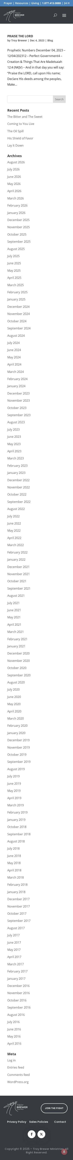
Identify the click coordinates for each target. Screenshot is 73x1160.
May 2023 (14, 444)
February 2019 (17, 812)
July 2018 (13, 848)
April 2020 (14, 711)
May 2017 (14, 950)
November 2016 (18, 993)
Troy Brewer (19, 40)
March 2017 (15, 964)
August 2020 (16, 682)
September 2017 (19, 921)
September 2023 (19, 415)
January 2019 (16, 820)
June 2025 (14, 263)
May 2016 (14, 1036)
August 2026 (16, 162)
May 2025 (14, 270)
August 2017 (16, 928)
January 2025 (16, 299)
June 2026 (14, 177)
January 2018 (16, 892)
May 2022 (14, 530)
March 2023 (15, 458)
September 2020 (19, 675)
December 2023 (18, 393)
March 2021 (15, 632)
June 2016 (14, 1029)
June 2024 (14, 350)
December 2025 (18, 220)
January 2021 (16, 646)
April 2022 (14, 538)
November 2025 (18, 227)
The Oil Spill (15, 131)
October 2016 (16, 1000)
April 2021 (14, 625)
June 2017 (14, 942)
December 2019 (18, 740)
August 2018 (16, 841)
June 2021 (14, 610)
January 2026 (16, 213)
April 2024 (14, 364)
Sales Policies (38, 1122)
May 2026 (14, 184)
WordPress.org (18, 1082)
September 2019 (19, 762)
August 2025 (16, 249)
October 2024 (16, 321)
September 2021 (19, 588)
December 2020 (18, 653)
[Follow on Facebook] (32, 1134)
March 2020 (15, 718)
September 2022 (19, 502)
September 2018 (19, 834)
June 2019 (14, 783)
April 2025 (14, 278)
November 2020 (18, 661)
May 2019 (14, 791)
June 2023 (14, 437)
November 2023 (18, 400)
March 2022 (15, 545)
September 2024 (19, 328)
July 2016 (13, 1022)
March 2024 (15, 372)
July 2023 (13, 429)
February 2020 (17, 726)
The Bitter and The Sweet (24, 117)
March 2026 (15, 198)
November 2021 (18, 574)
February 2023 (17, 466)
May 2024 (14, 357)
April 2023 (14, 451)
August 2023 (16, 422)
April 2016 (14, 1043)
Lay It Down (15, 145)
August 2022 (16, 509)
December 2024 (18, 307)
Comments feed (18, 1075)
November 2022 (18, 487)
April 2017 (14, 957)
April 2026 (14, 191)
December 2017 (18, 899)
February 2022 (17, 552)
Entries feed (15, 1067)
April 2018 (14, 870)
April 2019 (14, 798)
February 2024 (17, 379)
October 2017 (16, 913)
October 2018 (16, 827)
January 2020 (16, 733)
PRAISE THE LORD (20, 36)
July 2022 (13, 516)
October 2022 (16, 494)
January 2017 (16, 979)
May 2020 (14, 704)
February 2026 (17, 205)
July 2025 (13, 256)
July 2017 (13, 935)
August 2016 (16, 1015)
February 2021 (17, 639)
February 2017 (17, 971)
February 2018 (17, 885)
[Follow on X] (41, 1134)
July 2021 (13, 603)
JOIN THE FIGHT (54, 1108)
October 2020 (16, 668)
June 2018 (14, 856)
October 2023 (16, 408)
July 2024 (13, 343)
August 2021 (16, 596)
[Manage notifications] (64, 1152)
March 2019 (15, 805)
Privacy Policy (16, 1122)
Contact (60, 1122)
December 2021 (18, 567)
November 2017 (18, 906)
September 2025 (19, 241)
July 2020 (13, 689)
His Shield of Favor (20, 138)
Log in (11, 1060)
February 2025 (17, 292)
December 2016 (18, 986)
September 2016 (19, 1007)
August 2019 (16, 769)
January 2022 (16, 559)
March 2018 (15, 877)
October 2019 (16, 755)
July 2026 (13, 169)
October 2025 (16, 234)
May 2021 (14, 617)
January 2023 (16, 473)
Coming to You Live (20, 124)
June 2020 (14, 697)
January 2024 (16, 386)
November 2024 (18, 314)
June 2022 (14, 523)
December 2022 (18, 480)
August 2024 (16, 336)
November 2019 (18, 747)
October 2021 (16, 581)
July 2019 (13, 776)
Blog (50, 40)
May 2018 (14, 863)
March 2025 (15, 285)
